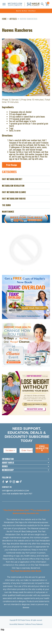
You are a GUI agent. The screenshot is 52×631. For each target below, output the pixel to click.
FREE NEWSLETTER (42, 448)
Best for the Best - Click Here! (26, 11)
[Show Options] (14, 450)
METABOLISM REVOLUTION (13, 185)
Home (4, 19)
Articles (13, 19)
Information (8, 458)
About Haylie (8, 462)
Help (2, 629)
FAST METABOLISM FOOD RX (13, 198)
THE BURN (6, 205)
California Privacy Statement (33, 624)
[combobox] (9, 450)
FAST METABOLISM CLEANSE (14, 192)
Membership (8, 470)
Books (5, 466)
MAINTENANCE (8, 211)
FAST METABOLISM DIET (12, 179)
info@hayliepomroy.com (15, 490)
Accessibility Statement (17, 624)
